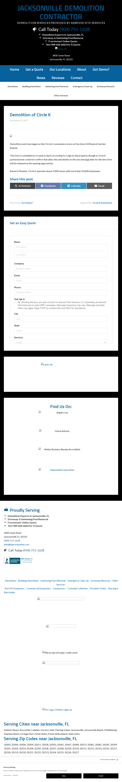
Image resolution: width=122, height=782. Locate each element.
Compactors (59, 588)
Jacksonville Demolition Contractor (61, 12)
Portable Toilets (98, 588)
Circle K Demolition (102, 202)
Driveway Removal (100, 580)
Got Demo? (27, 202)
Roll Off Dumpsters (15, 588)
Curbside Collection (77, 588)
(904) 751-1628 (74, 29)
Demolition (10, 580)
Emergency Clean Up (78, 580)
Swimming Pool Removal (53, 580)
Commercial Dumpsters (38, 588)
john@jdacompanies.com (16, 544)
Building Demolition (28, 580)
